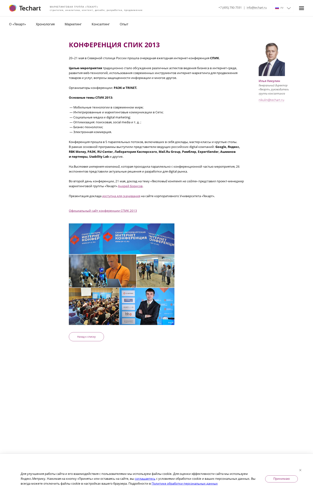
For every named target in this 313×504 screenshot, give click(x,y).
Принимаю (281, 478)
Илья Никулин (269, 81)
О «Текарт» (17, 24)
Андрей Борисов (130, 186)
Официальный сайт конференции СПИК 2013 (103, 211)
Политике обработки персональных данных (185, 483)
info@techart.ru (257, 8)
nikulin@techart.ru (271, 100)
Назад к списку (86, 337)
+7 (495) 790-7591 (230, 8)
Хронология (45, 24)
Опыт (124, 24)
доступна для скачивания (121, 196)
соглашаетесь (145, 478)
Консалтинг (101, 24)
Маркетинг (73, 24)
